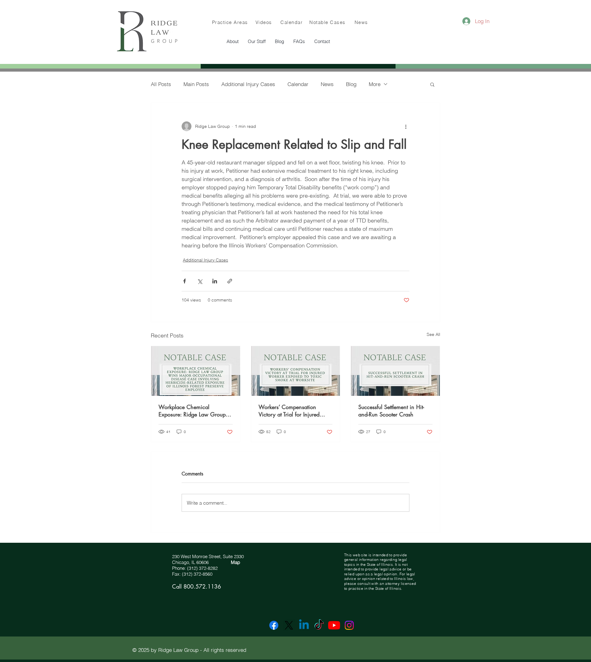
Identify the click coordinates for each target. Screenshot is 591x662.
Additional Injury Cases (248, 84)
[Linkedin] (304, 625)
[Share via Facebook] (184, 281)
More (374, 84)
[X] (289, 625)
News (327, 84)
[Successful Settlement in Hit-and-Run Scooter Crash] (395, 371)
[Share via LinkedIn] (215, 281)
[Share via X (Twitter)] (200, 281)
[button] (256, 41)
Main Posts (196, 84)
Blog (351, 84)
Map (235, 562)
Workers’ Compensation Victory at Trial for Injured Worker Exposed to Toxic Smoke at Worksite (289, 410)
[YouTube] (334, 625)
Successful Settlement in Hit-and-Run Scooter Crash (391, 410)
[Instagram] (349, 625)
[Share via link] (230, 281)
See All (433, 334)
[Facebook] (274, 625)
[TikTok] (319, 625)
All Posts (161, 84)
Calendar (297, 84)
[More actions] (405, 126)
